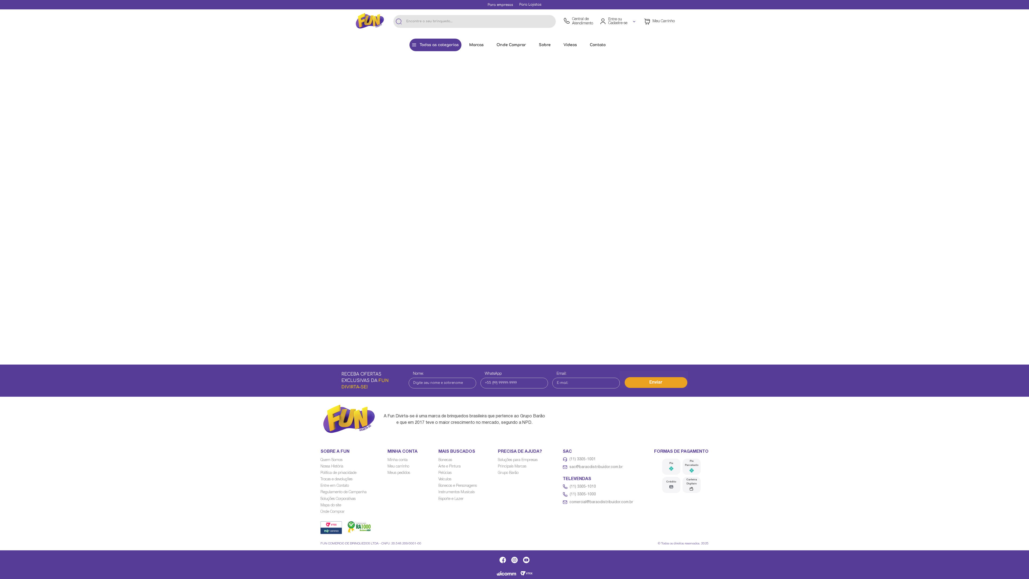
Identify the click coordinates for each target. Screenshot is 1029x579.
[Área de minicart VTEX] (659, 21)
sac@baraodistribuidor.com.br (596, 467)
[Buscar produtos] (399, 21)
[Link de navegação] (370, 21)
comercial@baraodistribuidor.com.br (601, 502)
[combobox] (474, 21)
